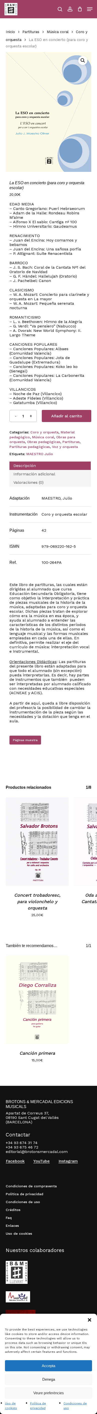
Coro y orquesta (44, 432)
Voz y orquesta (65, 447)
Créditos (13, 1210)
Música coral (57, 32)
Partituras (30, 32)
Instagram (68, 1161)
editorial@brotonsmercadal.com (37, 1151)
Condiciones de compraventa (31, 1186)
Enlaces (12, 1226)
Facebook (15, 1161)
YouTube (41, 1161)
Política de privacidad (24, 1194)
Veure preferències (48, 1393)
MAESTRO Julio (39, 454)
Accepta (48, 1366)
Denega (48, 1379)
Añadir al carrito (66, 416)
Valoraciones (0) (28, 482)
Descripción (24, 465)
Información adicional (34, 474)
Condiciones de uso (23, 1202)
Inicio (10, 32)
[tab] (50, 466)
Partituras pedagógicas (29, 447)
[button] (89, 1319)
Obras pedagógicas (43, 442)
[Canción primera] (37, 1000)
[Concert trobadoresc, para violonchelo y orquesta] (37, 841)
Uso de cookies (19, 1233)
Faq (9, 1218)
